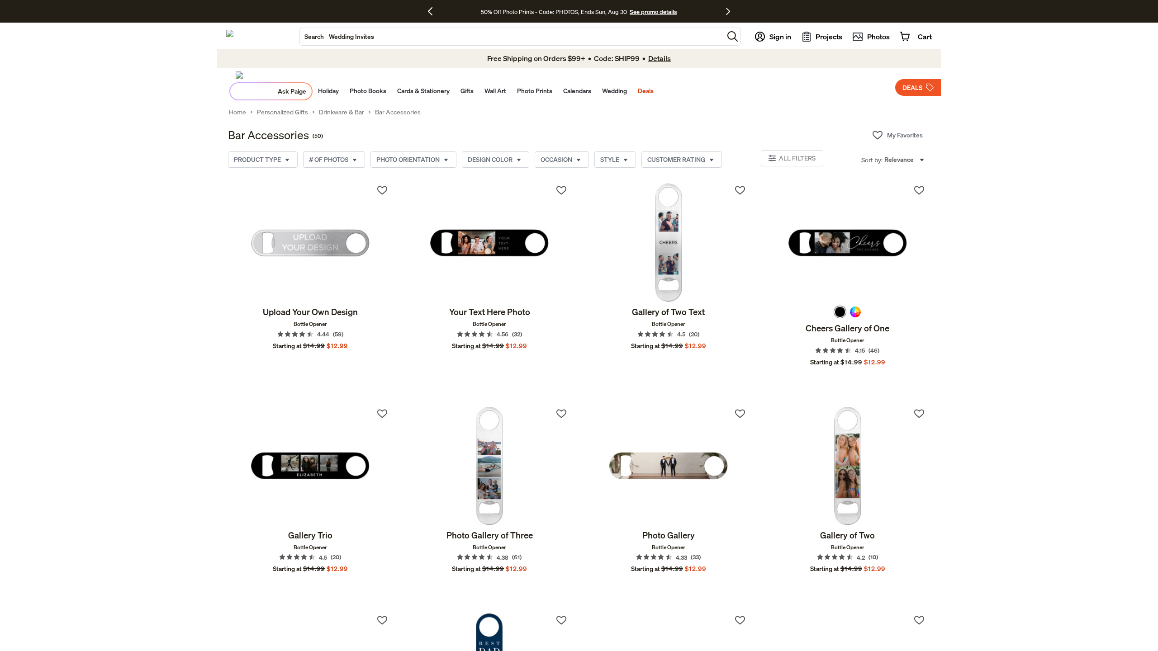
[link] (310, 243)
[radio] (840, 312)
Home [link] (237, 112)
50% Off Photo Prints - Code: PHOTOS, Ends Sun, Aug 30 (554, 12)
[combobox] (512, 36)
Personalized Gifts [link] (282, 112)
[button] (732, 36)
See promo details (653, 12)
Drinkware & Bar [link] (341, 112)
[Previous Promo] (433, 11)
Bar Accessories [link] (398, 112)
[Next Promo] (728, 11)
